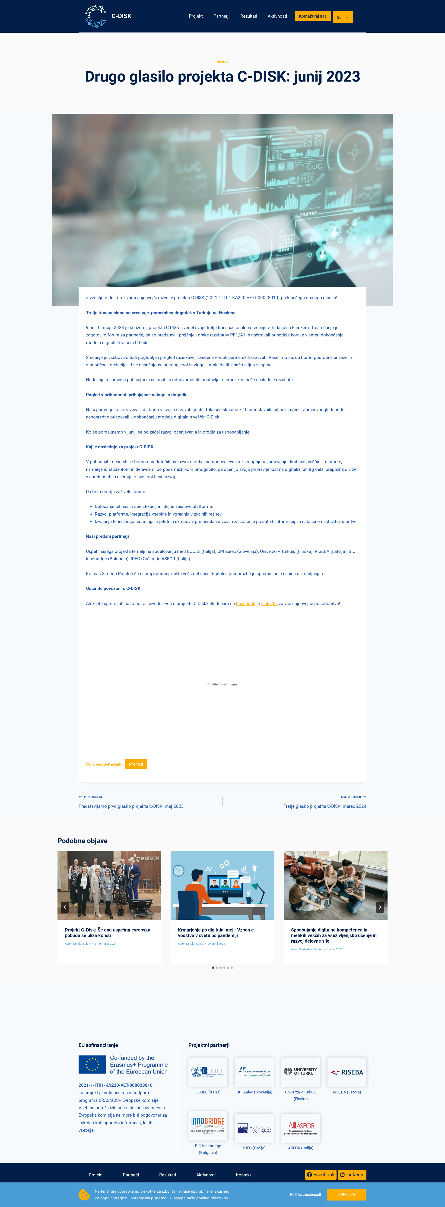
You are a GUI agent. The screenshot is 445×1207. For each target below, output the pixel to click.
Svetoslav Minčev (310, 949)
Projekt (196, 16)
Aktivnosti (277, 16)
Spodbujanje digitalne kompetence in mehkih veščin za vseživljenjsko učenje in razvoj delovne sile (334, 935)
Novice (223, 61)
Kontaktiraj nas (313, 16)
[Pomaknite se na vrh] (436, 1190)
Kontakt (243, 1175)
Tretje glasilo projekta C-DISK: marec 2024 (325, 802)
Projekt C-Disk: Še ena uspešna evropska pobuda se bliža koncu (107, 932)
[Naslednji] (380, 907)
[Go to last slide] (65, 907)
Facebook (245, 603)
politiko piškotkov (212, 1198)
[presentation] (109, 885)
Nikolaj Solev (81, 943)
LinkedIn (269, 603)
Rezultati (248, 16)
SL (339, 17)
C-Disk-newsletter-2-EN (104, 764)
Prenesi (136, 764)
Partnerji (221, 16)
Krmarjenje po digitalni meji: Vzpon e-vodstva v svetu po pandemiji (217, 932)
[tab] (213, 967)
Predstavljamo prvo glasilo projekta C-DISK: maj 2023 (131, 802)
